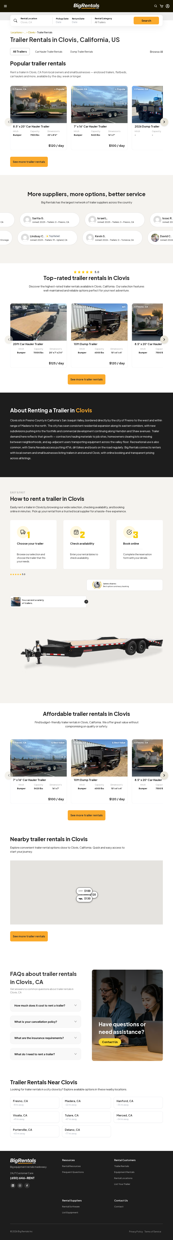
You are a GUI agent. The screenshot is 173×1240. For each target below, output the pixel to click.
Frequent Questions (73, 1172)
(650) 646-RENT (22, 1178)
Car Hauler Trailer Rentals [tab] (48, 51)
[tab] (45, 1005)
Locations (16, 32)
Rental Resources (71, 1166)
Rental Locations (123, 1178)
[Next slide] (164, 122)
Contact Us (110, 1042)
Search (146, 20)
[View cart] (161, 6)
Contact (118, 1206)
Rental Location (29, 18)
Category (103, 18)
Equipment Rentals (124, 1172)
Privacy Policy (136, 1231)
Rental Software (71, 1206)
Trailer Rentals (121, 1166)
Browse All (156, 51)
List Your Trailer (122, 1184)
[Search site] (155, 6)
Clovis (31, 32)
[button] (72, 22)
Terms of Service (152, 1231)
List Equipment (70, 1212)
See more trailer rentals (29, 161)
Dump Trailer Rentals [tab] (81, 51)
